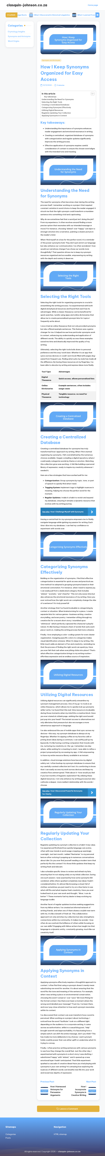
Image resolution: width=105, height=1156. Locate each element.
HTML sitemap (60, 1134)
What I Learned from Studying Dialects (65, 15)
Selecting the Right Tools (52, 102)
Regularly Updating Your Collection (56, 113)
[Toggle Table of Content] (91, 93)
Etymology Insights (16, 31)
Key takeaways (50, 97)
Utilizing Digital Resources (52, 110)
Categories (11, 1134)
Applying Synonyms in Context (54, 116)
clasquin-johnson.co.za (27, 5)
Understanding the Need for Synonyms (58, 99)
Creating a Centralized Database (55, 105)
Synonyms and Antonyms (51, 60)
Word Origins (13, 41)
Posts (8, 1138)
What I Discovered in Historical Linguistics (23, 15)
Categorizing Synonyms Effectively (56, 107)
